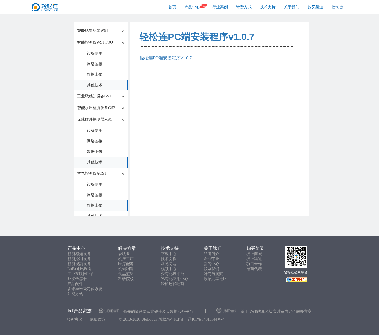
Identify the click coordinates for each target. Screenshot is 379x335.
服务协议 (74, 319)
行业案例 (220, 7)
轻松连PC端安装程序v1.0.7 (197, 36)
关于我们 (291, 7)
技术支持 (268, 7)
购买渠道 (315, 7)
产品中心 (192, 7)
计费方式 (244, 7)
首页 (172, 7)
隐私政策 (97, 319)
